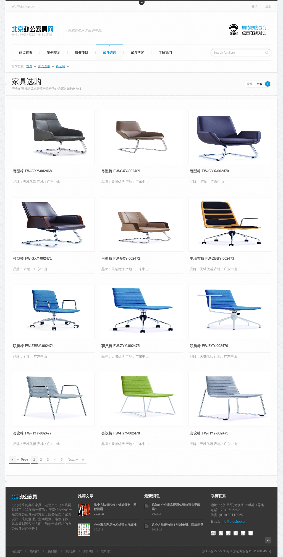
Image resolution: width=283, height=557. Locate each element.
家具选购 (109, 52)
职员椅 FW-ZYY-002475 (120, 346)
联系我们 (106, 551)
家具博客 (137, 52)
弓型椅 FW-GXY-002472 (120, 258)
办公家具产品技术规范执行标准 (115, 524)
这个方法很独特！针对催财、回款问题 (115, 507)
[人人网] (221, 532)
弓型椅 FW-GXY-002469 (120, 171)
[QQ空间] (228, 532)
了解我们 (165, 52)
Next (71, 460)
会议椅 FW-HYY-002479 (209, 433)
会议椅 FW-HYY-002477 (32, 433)
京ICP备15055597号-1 (217, 551)
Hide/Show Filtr (267, 84)
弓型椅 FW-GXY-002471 (32, 258)
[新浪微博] (213, 532)
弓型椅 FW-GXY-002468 (32, 171)
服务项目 (81, 52)
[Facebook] (243, 532)
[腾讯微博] (236, 532)
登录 (254, 6)
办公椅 (60, 66)
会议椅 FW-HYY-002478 (120, 433)
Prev (24, 460)
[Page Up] (268, 540)
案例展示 (53, 52)
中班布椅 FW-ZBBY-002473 (212, 258)
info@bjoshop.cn (23, 6)
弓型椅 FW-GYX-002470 (209, 171)
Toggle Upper (142, 2)
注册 (268, 6)
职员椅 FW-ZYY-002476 (209, 346)
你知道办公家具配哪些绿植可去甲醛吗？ (176, 507)
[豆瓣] (250, 532)
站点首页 (25, 52)
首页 (29, 66)
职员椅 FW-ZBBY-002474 (33, 346)
